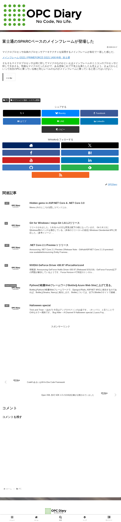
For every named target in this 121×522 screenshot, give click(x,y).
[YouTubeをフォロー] (31, 160)
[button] (60, 129)
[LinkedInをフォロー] (90, 160)
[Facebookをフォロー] (31, 153)
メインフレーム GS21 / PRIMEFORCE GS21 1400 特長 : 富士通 (36, 57)
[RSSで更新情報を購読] (60, 175)
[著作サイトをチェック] (31, 145)
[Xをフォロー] (90, 145)
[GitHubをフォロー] (31, 167)
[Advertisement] (60, 349)
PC (7, 100)
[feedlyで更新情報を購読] (90, 167)
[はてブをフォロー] (90, 153)
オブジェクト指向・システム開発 (26, 100)
